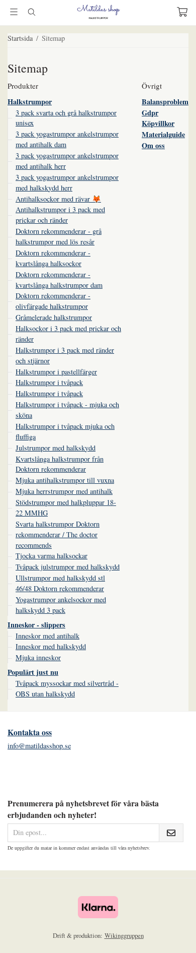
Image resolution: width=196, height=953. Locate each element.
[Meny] (14, 12)
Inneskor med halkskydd (51, 646)
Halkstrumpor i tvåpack (49, 382)
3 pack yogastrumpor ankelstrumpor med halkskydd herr (67, 182)
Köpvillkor (158, 123)
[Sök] (31, 12)
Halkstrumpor (30, 101)
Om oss (153, 145)
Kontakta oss (30, 732)
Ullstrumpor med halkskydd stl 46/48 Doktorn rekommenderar (60, 583)
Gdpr (150, 112)
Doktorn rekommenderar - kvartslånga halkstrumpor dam (59, 280)
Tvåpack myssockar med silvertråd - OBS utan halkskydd (67, 688)
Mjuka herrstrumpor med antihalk (64, 491)
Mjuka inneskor (38, 657)
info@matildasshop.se (39, 745)
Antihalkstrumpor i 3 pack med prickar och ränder (60, 215)
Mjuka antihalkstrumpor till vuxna (65, 480)
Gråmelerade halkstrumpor (54, 317)
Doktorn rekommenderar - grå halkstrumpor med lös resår (59, 236)
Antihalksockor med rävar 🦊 (58, 199)
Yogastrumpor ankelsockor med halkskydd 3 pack (61, 605)
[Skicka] (171, 832)
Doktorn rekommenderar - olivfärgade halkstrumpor (53, 301)
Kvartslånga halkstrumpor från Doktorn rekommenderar (60, 464)
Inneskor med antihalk (47, 636)
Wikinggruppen (124, 935)
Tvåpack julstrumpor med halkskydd (68, 566)
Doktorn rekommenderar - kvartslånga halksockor (53, 258)
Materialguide (163, 134)
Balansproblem (165, 101)
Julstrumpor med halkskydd (55, 448)
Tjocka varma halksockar (51, 555)
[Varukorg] (182, 12)
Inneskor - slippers (36, 624)
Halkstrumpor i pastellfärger (56, 371)
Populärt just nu (33, 672)
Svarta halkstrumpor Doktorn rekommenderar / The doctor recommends (58, 534)
